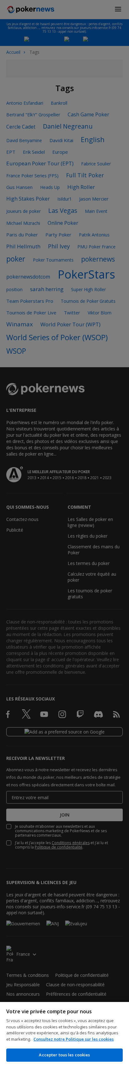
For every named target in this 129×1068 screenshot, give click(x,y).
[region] (64, 1035)
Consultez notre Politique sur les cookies (74, 1039)
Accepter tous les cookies (64, 1055)
